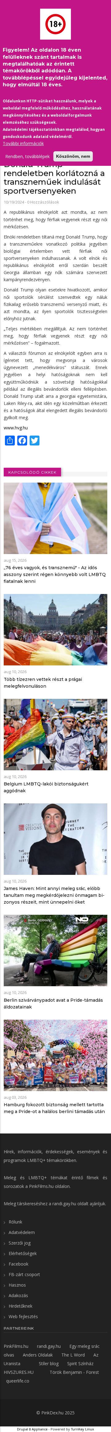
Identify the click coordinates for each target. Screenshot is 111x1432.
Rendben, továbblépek (27, 156)
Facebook (18, 1264)
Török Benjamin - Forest (74, 1372)
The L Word (73, 1355)
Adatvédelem (22, 1232)
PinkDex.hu (52, 1413)
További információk (23, 143)
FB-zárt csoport (24, 1274)
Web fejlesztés (23, 1316)
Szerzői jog (20, 1243)
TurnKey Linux (82, 1429)
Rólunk (15, 1222)
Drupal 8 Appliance (32, 1429)
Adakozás (18, 1295)
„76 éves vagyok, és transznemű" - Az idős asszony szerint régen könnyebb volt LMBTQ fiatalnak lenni (55, 574)
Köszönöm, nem (73, 156)
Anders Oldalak (38, 1355)
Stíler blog (49, 1363)
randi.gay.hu (64, 1203)
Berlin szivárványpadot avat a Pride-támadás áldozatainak (53, 1003)
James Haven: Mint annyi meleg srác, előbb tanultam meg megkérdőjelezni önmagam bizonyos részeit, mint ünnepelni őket (54, 895)
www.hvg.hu (16, 428)
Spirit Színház (80, 1363)
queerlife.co (17, 1381)
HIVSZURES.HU (19, 1372)
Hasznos (17, 1285)
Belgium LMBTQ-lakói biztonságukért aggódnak (46, 787)
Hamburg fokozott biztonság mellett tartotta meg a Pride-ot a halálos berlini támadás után (54, 1108)
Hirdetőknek (20, 1306)
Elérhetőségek (23, 1253)
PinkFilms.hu (41, 1186)
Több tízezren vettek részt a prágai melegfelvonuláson (43, 683)
